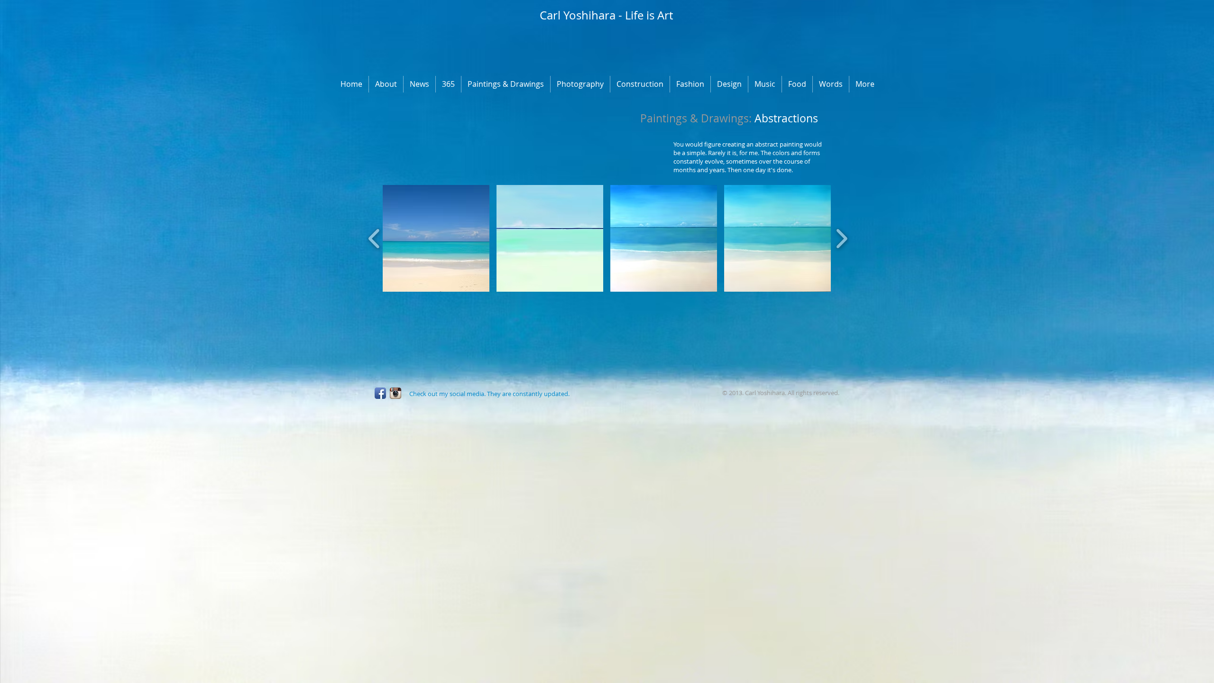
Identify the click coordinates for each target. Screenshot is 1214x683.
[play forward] (841, 238)
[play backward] (374, 238)
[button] (436, 238)
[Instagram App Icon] (395, 393)
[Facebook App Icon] (380, 393)
